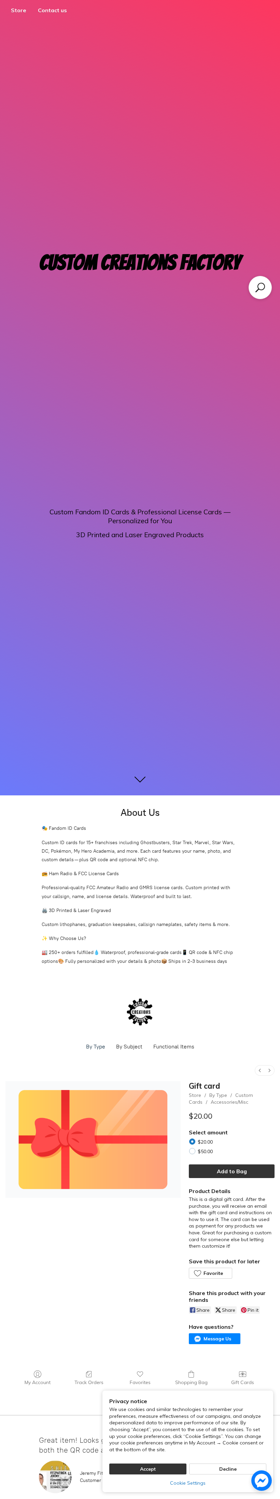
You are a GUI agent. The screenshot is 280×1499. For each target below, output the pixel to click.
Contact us (52, 10)
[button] (210, 1273)
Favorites (140, 1382)
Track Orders (88, 1382)
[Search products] (260, 287)
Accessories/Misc (229, 1102)
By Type (95, 1046)
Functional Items (173, 1046)
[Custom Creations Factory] (140, 1012)
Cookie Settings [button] (188, 1483)
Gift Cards (242, 1382)
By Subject (129, 1046)
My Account (38, 1382)
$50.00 (205, 1151)
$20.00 (205, 1142)
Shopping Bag (191, 1382)
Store (18, 10)
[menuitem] (260, 1070)
